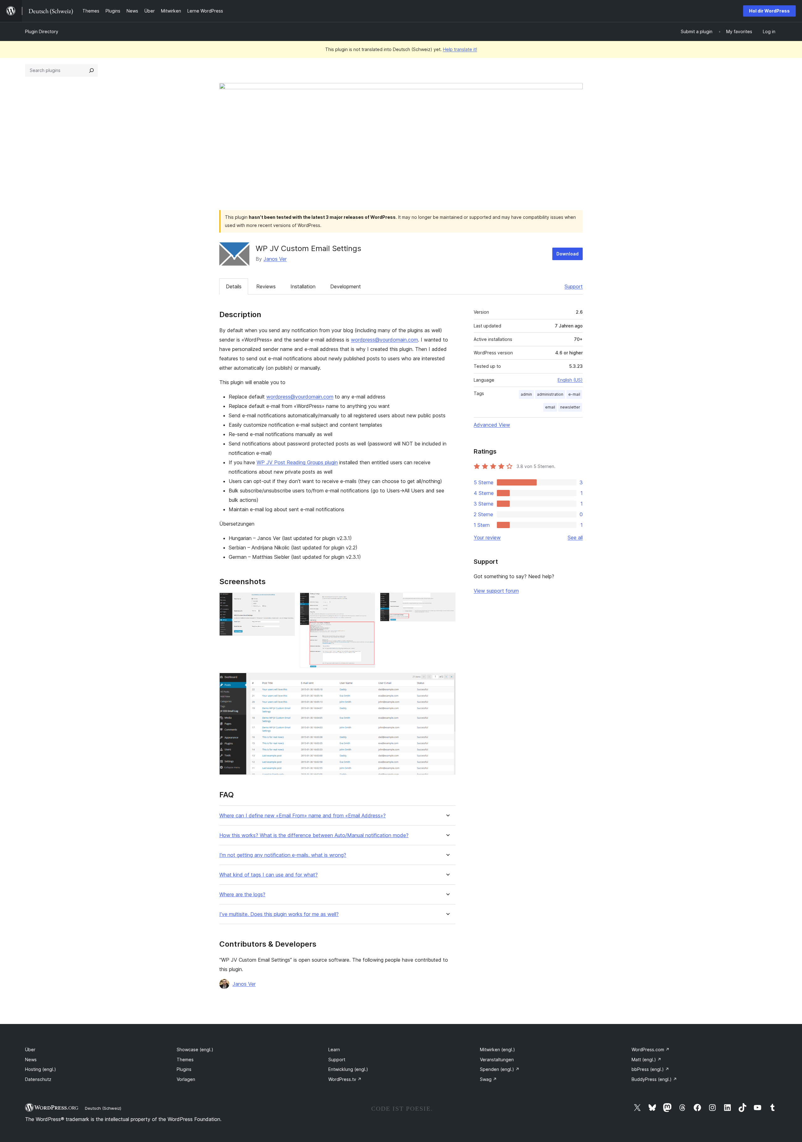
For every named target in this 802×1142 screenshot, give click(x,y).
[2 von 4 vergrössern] (366, 601)
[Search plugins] (91, 70)
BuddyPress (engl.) (654, 1079)
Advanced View (492, 425)
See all (575, 537)
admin (526, 394)
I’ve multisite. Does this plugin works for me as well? (279, 914)
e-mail (574, 394)
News (31, 1059)
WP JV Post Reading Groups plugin (297, 462)
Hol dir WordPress (769, 10)
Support (574, 286)
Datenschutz (38, 1079)
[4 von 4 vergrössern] (447, 681)
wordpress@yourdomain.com (384, 340)
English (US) (570, 380)
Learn (334, 1049)
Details (234, 286)
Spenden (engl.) (499, 1069)
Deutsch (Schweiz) (103, 1108)
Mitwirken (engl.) (497, 1049)
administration (550, 394)
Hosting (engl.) (40, 1069)
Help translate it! (460, 49)
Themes (185, 1059)
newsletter (570, 407)
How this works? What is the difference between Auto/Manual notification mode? (314, 835)
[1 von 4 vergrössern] (286, 601)
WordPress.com (650, 1049)
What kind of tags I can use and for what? (268, 875)
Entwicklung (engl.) (348, 1069)
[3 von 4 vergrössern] (447, 601)
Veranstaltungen (497, 1059)
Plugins (184, 1069)
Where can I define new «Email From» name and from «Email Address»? (302, 816)
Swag (488, 1079)
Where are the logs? (242, 895)
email (550, 407)
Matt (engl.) (646, 1059)
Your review (487, 537)
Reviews (266, 286)
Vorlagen (186, 1079)
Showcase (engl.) (195, 1049)
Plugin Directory (41, 31)
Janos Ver (275, 259)
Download (567, 253)
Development (345, 286)
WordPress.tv (345, 1079)
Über (30, 1049)
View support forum (496, 591)
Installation (302, 286)
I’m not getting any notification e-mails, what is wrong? (282, 855)
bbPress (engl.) (650, 1069)
